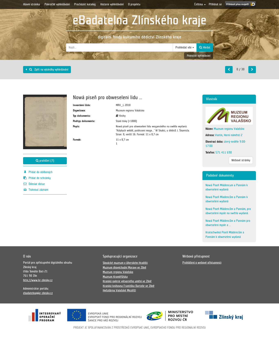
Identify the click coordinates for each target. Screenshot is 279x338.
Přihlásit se (215, 4)
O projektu (134, 4)
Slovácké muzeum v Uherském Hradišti (125, 262)
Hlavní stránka (31, 4)
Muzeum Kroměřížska (115, 276)
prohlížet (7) (46, 160)
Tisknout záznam (38, 189)
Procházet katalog (85, 4)
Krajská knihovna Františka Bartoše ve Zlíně (128, 286)
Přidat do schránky (40, 178)
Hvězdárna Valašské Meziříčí (119, 290)
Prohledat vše (183, 47)
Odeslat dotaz (37, 184)
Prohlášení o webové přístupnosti (201, 262)
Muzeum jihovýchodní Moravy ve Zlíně (124, 267)
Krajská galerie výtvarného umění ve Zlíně (127, 281)
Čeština (199, 4)
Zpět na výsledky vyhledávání (50, 69)
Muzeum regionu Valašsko (118, 272)
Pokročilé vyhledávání (57, 4)
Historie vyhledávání (112, 4)
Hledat (206, 47)
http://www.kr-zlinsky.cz (37, 280)
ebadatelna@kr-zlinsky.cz (38, 293)
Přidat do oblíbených (40, 172)
